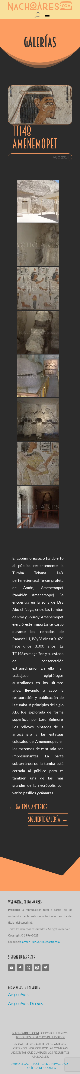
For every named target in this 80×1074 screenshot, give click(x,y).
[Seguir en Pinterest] (45, 967)
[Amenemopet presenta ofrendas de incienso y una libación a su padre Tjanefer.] (38, 463)
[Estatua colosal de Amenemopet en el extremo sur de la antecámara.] (38, 332)
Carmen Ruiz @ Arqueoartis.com (40, 942)
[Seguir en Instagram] (37, 967)
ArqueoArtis (18, 994)
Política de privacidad (50, 1063)
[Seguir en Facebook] (20, 967)
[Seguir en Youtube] (11, 967)
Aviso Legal (20, 1063)
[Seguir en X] (28, 967)
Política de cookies (41, 1068)
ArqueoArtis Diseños (25, 1003)
